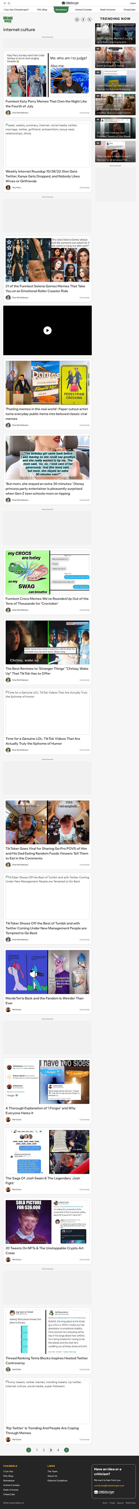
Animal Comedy (11, 1485)
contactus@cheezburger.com (109, 1485)
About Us (52, 1476)
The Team (52, 1471)
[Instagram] (77, 19)
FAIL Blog (8, 1476)
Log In (133, 3)
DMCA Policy (131, 1503)
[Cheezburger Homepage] (70, 3)
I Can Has (8, 1471)
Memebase (9, 1480)
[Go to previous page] (28, 1450)
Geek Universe (10, 1489)
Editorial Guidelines (57, 1480)
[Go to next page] (66, 1450)
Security (120, 1503)
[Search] (9, 3)
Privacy (112, 1503)
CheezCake (9, 1494)
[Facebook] (83, 19)
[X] (89, 19)
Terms (105, 1503)
